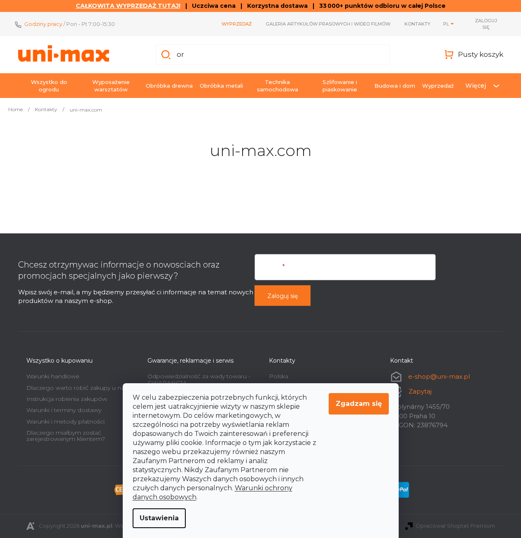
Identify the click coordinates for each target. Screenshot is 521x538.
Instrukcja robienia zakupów (66, 399)
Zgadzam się (359, 404)
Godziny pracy (43, 24)
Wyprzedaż (237, 24)
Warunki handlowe (52, 376)
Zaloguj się (282, 296)
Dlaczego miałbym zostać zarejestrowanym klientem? (65, 436)
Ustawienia (159, 518)
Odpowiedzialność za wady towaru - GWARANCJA (198, 379)
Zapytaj (420, 391)
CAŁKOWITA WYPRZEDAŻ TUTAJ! (128, 5)
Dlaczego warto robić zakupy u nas (76, 387)
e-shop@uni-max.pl (439, 376)
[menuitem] (49, 85)
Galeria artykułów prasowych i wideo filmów (328, 24)
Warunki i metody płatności (65, 421)
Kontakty (417, 24)
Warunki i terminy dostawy (63, 410)
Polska (278, 376)
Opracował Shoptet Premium (455, 525)
